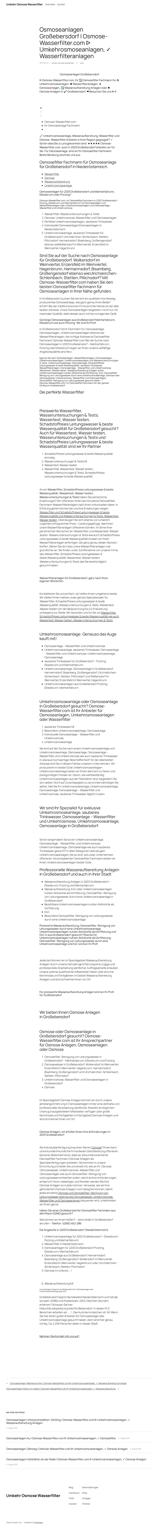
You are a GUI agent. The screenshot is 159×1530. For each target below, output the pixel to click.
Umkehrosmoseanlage (58, 185)
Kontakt (61, 4)
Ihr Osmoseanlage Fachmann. (62, 125)
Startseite (50, 4)
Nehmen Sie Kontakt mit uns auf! (59, 1336)
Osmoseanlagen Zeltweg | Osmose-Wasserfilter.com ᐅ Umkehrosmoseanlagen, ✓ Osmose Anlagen (67, 1448)
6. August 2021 (12, 1428)
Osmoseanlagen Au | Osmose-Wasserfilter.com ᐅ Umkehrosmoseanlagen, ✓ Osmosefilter (61, 1438)
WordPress (38, 1522)
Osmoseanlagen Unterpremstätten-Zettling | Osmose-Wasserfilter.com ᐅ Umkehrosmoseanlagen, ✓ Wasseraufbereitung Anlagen (68, 1421)
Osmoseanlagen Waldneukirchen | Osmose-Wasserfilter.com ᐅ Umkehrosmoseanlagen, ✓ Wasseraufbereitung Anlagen (68, 1383)
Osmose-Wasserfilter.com (60, 122)
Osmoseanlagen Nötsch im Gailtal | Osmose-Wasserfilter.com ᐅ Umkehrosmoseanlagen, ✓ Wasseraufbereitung (61, 1388)
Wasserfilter (51, 174)
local (82, 63)
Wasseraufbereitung (57, 182)
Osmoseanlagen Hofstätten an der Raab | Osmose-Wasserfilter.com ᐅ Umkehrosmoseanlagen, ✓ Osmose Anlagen (76, 1459)
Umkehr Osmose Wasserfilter (24, 4)
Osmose (49, 178)
